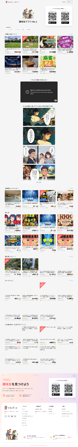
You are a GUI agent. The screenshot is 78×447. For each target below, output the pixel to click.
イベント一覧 (9, 29)
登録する (69, 437)
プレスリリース (51, 413)
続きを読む (39, 182)
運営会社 (50, 409)
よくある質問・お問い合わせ (27, 416)
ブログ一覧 (24, 425)
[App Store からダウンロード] (52, 22)
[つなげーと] (10, 408)
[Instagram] (9, 416)
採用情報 (50, 411)
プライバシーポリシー (66, 411)
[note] (15, 416)
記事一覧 (24, 423)
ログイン (69, 1)
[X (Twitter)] (5, 416)
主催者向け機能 (38, 409)
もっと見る (71, 34)
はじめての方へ (25, 413)
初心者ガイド (29, 29)
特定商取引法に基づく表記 (67, 413)
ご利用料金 (24, 418)
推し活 (23, 29)
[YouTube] (12, 416)
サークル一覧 (17, 29)
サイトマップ (24, 420)
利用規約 (64, 409)
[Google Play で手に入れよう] (65, 22)
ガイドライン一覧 (65, 416)
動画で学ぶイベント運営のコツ (41, 412)
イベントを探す (25, 411)
